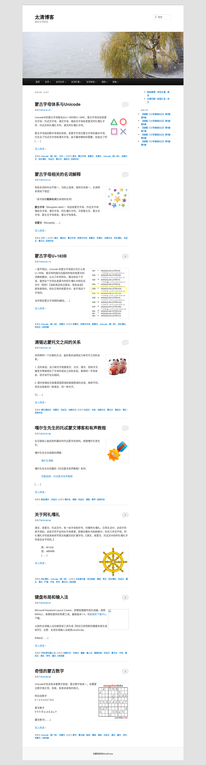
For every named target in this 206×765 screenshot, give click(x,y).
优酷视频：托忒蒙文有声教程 (57, 476)
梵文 (105, 579)
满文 (74, 156)
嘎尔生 (67, 499)
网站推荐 (151, 91)
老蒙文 (62, 324)
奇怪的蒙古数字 (49, 671)
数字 (75, 735)
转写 (48, 655)
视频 (74, 499)
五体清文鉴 (80, 579)
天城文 (76, 652)
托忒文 (51, 159)
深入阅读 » (40, 148)
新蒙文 (91, 156)
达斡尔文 (108, 238)
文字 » (48, 81)
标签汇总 (161, 98)
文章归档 (151, 98)
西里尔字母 (82, 238)
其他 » (115, 81)
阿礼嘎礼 (42, 159)
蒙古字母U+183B (51, 256)
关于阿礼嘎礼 (47, 514)
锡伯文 (67, 159)
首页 (38, 81)
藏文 (54, 655)
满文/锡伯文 (46, 409)
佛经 (99, 579)
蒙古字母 (82, 156)
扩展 (46, 581)
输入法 (89, 652)
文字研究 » (91, 81)
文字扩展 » (76, 81)
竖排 (88, 735)
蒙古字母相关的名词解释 (58, 174)
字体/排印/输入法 (48, 652)
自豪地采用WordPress (103, 753)
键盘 (82, 652)
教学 (94, 499)
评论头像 (161, 91)
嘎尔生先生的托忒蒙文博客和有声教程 (70, 428)
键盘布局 (98, 652)
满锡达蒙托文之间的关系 (58, 342)
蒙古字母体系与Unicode (57, 104)
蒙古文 (59, 159)
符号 (58, 581)
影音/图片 (45, 499)
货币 (125, 735)
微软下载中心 (99, 614)
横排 (94, 735)
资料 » (105, 81)
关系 (94, 409)
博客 (88, 499)
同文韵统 (91, 579)
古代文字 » (61, 81)
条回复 (45, 327)
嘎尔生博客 (47, 460)
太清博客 (44, 16)
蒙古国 (81, 735)
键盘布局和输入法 (51, 597)
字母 (52, 581)
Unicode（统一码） (49, 156)
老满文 (98, 156)
